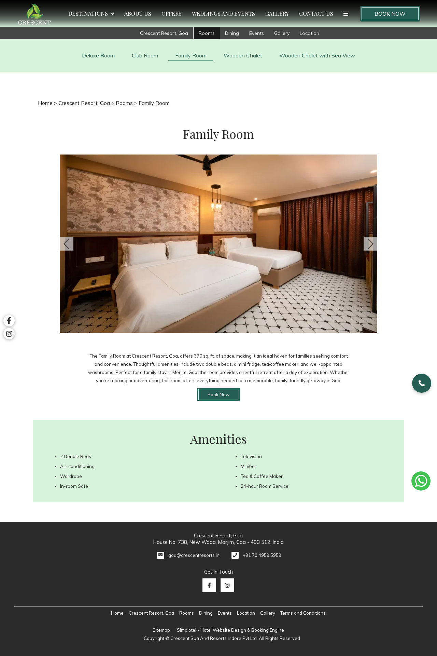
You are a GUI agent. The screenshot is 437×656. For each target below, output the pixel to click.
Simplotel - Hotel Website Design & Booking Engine (230, 630)
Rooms (207, 33)
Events (256, 33)
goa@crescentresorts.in (194, 555)
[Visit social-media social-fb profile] (209, 585)
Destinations (88, 13)
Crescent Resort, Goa (164, 33)
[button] (421, 383)
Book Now (390, 13)
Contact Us (316, 13)
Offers (171, 13)
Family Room (191, 55)
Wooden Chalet (243, 55)
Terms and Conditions (303, 613)
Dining (232, 33)
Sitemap (161, 630)
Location (309, 33)
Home (45, 103)
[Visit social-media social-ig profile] (227, 585)
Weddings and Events (223, 13)
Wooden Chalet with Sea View (317, 55)
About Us (137, 13)
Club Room (145, 55)
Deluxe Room (98, 55)
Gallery (277, 13)
